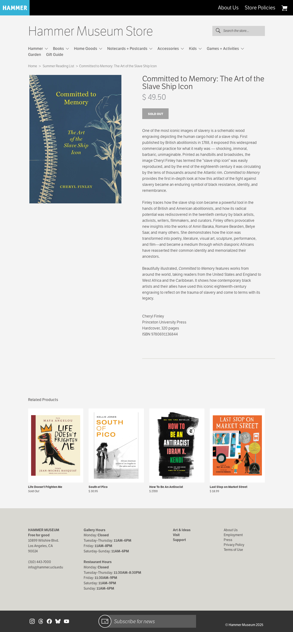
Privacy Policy (234, 545)
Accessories (168, 48)
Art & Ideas (181, 530)
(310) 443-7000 (39, 562)
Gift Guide (54, 54)
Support (179, 540)
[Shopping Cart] (284, 8)
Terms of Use (233, 549)
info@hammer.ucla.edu (45, 567)
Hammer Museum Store (90, 31)
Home (32, 66)
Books (59, 48)
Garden (34, 54)
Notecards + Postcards (127, 48)
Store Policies (260, 7)
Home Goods (86, 48)
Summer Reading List (58, 66)
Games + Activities (223, 48)
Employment (233, 535)
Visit (176, 535)
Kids (193, 48)
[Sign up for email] (104, 621)
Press (228, 540)
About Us (228, 7)
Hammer (36, 48)
